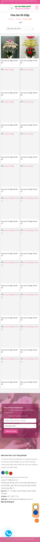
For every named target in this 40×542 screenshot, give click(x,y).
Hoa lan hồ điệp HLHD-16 (9, 255)
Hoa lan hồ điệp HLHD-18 (9, 287)
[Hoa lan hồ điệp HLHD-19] (29, 272)
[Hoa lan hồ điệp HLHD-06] (29, 79)
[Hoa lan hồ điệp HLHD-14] (10, 208)
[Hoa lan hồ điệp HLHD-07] (10, 112)
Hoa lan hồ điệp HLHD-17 (29, 255)
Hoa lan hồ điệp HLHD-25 (29, 383)
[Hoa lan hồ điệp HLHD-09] (10, 144)
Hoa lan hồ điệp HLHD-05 (9, 94)
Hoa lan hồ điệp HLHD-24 (9, 383)
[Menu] (3, 7)
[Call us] (7, 473)
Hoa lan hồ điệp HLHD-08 (29, 126)
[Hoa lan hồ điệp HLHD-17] (29, 240)
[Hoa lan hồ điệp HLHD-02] (10, 47)
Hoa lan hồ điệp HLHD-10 (29, 158)
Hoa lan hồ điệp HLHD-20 (9, 319)
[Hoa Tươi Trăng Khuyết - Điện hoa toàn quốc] (20, 8)
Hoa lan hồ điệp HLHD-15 (29, 222)
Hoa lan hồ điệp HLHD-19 (29, 287)
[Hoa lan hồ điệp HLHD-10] (29, 144)
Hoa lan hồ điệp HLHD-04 (29, 62)
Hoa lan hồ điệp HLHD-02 (9, 62)
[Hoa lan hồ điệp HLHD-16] (10, 240)
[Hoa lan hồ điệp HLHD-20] (10, 304)
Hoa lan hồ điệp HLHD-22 (9, 351)
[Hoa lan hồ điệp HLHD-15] (29, 208)
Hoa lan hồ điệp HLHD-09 (9, 158)
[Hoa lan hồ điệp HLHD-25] (29, 369)
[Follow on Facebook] (3, 473)
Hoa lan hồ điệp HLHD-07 (9, 126)
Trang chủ (11, 19)
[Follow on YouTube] (10, 473)
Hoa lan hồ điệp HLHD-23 (29, 351)
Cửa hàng (18, 19)
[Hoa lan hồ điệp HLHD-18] (10, 272)
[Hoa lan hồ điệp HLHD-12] (10, 176)
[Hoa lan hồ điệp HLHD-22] (10, 336)
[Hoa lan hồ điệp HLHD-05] (10, 79)
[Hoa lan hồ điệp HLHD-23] (29, 336)
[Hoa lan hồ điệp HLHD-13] (29, 176)
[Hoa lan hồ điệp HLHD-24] (10, 369)
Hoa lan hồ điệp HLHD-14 (9, 222)
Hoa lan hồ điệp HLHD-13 (29, 190)
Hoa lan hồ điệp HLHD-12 (9, 190)
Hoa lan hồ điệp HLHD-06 (29, 94)
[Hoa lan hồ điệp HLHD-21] (29, 304)
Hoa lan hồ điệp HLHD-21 (29, 319)
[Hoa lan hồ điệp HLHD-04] (29, 47)
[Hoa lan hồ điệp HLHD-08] (29, 112)
